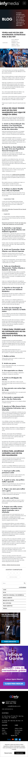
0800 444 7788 (11, 703)
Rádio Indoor (5, 728)
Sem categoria (7, 603)
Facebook (3, 710)
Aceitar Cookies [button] (19, 752)
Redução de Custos (8, 600)
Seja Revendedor (18, 730)
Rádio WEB (4, 734)
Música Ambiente (7, 598)
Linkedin (4, 710)
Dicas (4, 592)
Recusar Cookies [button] (8, 752)
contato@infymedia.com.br (14, 706)
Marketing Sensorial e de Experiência (13, 595)
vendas (5, 608)
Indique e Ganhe (18, 728)
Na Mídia (17, 734)
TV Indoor (4, 732)
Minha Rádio (17, 732)
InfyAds (3, 730)
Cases (4, 589)
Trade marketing (7, 606)
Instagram (5, 710)
